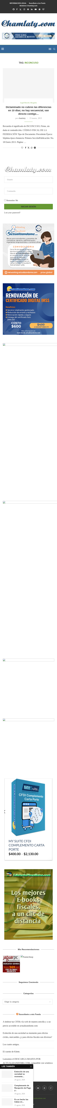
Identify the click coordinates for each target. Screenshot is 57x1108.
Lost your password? (12, 213)
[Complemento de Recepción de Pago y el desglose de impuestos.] (7, 1088)
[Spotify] (39, 9)
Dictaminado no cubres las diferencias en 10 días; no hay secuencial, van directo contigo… (28, 110)
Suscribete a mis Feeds (30, 1014)
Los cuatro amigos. (11, 1044)
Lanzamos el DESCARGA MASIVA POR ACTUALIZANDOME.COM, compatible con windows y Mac (28, 1063)
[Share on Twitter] (28, 147)
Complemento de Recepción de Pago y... (22, 1087)
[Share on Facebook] (25, 148)
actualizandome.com (39, 1098)
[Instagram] (24, 9)
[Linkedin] (32, 9)
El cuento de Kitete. (11, 1051)
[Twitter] (20, 9)
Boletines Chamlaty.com (28, 6)
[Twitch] (43, 9)
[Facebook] (16, 9)
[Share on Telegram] (35, 148)
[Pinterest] (28, 9)
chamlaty (22, 118)
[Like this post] (22, 148)
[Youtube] (36, 9)
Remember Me (12, 200)
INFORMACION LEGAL (18, 3)
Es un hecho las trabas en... (21, 1100)
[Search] (54, 49)
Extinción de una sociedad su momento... (21, 1074)
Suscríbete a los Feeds (37, 3)
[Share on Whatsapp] (32, 148)
